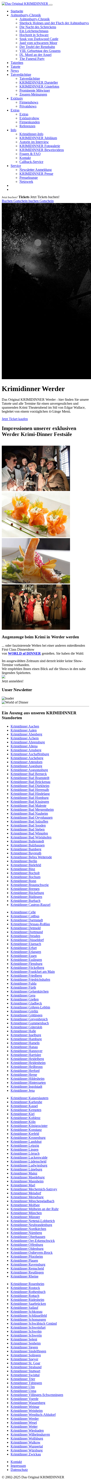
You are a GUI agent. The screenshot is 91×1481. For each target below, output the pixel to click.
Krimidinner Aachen (25, 726)
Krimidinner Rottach (25, 1296)
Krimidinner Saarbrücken (28, 1304)
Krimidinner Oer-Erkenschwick (33, 1241)
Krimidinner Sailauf (24, 1307)
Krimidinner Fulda (23, 983)
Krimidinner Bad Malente (28, 805)
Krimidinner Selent (24, 1339)
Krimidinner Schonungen (28, 1319)
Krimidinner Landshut (26, 1141)
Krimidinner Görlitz (24, 1011)
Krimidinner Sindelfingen (28, 1351)
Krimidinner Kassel (24, 1106)
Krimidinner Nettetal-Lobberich (33, 1221)
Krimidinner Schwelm (26, 1331)
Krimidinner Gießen (25, 999)
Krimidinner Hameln (25, 1043)
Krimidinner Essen (24, 956)
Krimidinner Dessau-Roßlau (30, 924)
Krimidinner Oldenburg (27, 1248)
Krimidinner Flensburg (26, 964)
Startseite (17, 11)
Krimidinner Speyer (24, 1359)
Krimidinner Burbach (25, 901)
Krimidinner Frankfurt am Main (33, 971)
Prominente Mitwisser (34, 90)
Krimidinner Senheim (26, 1343)
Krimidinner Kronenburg (28, 1137)
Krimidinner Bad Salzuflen (29, 821)
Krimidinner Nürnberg (26, 1233)
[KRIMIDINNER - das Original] (25, 4)
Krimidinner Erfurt (24, 948)
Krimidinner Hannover (26, 1051)
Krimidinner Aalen (24, 730)
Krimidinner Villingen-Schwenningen (37, 1395)
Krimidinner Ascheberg (27, 758)
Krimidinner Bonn (23, 881)
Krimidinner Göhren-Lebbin (30, 1007)
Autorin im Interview (34, 142)
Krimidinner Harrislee (26, 1055)
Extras (15, 110)
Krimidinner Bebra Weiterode (31, 857)
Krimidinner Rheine (24, 1276)
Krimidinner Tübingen (26, 1383)
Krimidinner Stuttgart (25, 1371)
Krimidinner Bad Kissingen (30, 801)
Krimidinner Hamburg (26, 1039)
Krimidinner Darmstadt (27, 920)
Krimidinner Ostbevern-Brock (32, 1252)
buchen (34, 201)
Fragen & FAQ (30, 154)
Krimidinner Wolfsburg (27, 1438)
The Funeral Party (32, 59)
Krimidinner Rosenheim (27, 1284)
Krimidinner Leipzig (25, 1145)
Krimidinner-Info (31, 134)
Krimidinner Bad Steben (28, 829)
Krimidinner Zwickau (26, 1454)
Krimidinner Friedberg (26, 975)
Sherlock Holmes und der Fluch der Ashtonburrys (54, 23)
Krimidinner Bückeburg (27, 893)
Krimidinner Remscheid (27, 1268)
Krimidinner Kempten (26, 1110)
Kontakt (25, 158)
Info (13, 130)
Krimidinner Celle (23, 912)
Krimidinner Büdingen (26, 897)
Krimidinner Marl (23, 1185)
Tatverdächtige (21, 74)
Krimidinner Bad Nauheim (29, 813)
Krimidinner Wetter (24, 1426)
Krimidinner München (26, 1213)
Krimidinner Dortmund (27, 932)
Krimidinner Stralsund (26, 1367)
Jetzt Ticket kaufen (15, 419)
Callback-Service (31, 162)
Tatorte (15, 66)
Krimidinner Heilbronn (27, 1067)
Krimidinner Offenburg (27, 1244)
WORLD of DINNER (24, 653)
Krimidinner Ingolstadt (26, 1086)
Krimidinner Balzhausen (28, 845)
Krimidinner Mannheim (27, 1181)
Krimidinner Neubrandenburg (31, 1225)
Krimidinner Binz (23, 869)
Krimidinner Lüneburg (26, 1169)
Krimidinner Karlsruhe (26, 1102)
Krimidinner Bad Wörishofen (31, 837)
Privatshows (27, 106)
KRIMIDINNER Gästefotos (39, 86)
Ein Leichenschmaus (33, 31)
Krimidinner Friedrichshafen (30, 979)
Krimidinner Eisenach (26, 944)
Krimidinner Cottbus (25, 916)
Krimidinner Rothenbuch (28, 1292)
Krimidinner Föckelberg (27, 967)
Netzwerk (26, 181)
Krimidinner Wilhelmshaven (30, 1434)
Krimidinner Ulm (23, 1387)
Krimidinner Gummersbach (30, 1023)
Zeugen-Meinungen (33, 94)
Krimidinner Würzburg (27, 1450)
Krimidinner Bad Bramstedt (30, 778)
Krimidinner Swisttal (25, 1375)
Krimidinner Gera (23, 995)
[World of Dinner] (3, 677)
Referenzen (27, 126)
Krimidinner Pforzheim (27, 1256)
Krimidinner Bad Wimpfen (29, 833)
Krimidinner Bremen (25, 889)
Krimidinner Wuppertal (27, 1446)
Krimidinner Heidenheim (28, 1063)
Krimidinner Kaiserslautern (29, 1098)
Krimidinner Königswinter (29, 1126)
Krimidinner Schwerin (26, 1335)
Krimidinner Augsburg (26, 766)
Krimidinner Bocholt (25, 873)
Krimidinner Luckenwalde (29, 1157)
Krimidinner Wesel (24, 1422)
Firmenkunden (29, 122)
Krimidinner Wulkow (25, 1442)
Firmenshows (28, 102)
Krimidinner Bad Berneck (29, 774)
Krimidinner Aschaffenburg (30, 754)
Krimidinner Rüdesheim (27, 1300)
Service (16, 166)
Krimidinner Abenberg (26, 734)
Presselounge (28, 177)
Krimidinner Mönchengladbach (32, 1201)
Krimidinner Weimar (25, 1407)
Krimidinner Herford (25, 1071)
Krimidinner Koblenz (25, 1118)
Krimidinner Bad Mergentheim (32, 809)
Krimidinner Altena (24, 746)
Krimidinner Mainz (24, 1173)
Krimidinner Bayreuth (26, 853)
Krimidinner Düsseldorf (27, 940)
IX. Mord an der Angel (35, 55)
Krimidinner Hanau (24, 1047)
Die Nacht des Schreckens (37, 27)
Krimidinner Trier (23, 1379)
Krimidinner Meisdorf (26, 1193)
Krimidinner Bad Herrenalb (30, 790)
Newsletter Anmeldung (35, 170)
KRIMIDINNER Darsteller (38, 82)
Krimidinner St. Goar (25, 1363)
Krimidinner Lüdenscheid (28, 1161)
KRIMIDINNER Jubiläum (38, 138)
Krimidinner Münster (25, 1217)
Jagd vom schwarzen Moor (38, 43)
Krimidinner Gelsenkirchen (30, 991)
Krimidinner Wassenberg (28, 1403)
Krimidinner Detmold (26, 928)
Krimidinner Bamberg (26, 849)
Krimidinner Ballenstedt (27, 841)
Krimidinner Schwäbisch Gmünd (34, 1323)
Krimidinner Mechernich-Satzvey (34, 1189)
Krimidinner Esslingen (26, 960)
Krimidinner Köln (23, 1122)
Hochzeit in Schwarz (34, 35)
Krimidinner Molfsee (25, 1205)
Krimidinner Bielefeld (26, 865)
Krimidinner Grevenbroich (29, 1019)
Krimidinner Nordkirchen (28, 1229)
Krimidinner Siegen (24, 1347)
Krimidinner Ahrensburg (28, 742)
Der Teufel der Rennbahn (37, 47)
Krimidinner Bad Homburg (30, 798)
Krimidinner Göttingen (26, 1015)
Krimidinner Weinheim (27, 1411)
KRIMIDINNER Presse (36, 173)
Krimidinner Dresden (25, 936)
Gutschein (20, 201)
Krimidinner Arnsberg (26, 750)
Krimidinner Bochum (25, 877)
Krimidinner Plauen (24, 1260)
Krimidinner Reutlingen (27, 1272)
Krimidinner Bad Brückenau (30, 782)
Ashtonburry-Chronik (26, 15)
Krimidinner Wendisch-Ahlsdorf (33, 1414)
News (15, 70)
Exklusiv (17, 98)
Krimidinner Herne (24, 1075)
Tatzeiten (17, 63)
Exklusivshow (29, 118)
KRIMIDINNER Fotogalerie (39, 146)
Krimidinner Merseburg (27, 1197)
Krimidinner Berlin (24, 861)
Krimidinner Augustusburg (29, 770)
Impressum (18, 1466)
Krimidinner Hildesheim (27, 1078)
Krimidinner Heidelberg (27, 1059)
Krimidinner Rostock (25, 1288)
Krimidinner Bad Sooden (28, 825)
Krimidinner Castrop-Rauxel (30, 905)
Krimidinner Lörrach (25, 1153)
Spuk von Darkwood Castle (38, 39)
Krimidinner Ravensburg (28, 1264)
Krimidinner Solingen (26, 1355)
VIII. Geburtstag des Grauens (40, 51)
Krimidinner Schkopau (26, 1311)
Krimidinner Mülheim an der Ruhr (35, 1209)
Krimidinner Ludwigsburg (29, 1165)
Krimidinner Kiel (22, 1114)
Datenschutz (19, 1470)
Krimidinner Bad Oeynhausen (32, 817)
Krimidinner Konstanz (26, 1130)
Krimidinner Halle (23, 1031)
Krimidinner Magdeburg (28, 1177)
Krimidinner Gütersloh (26, 1027)
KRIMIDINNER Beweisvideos (41, 150)
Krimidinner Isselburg (26, 1035)
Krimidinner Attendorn (26, 762)
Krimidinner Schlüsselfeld (29, 1315)
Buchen (7, 201)
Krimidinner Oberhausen (28, 1237)
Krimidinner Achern (25, 738)
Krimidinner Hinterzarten (28, 1082)
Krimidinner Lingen (24, 1149)
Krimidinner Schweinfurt (28, 1327)
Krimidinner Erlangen (26, 952)
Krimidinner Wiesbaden (27, 1430)
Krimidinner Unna (23, 1391)
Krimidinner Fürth (23, 987)
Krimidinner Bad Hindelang (30, 794)
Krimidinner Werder (25, 1418)
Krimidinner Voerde (24, 1399)
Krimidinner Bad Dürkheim (30, 786)
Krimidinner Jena (23, 1090)
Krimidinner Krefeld (25, 1134)
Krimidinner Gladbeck (26, 1003)
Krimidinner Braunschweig (30, 885)
